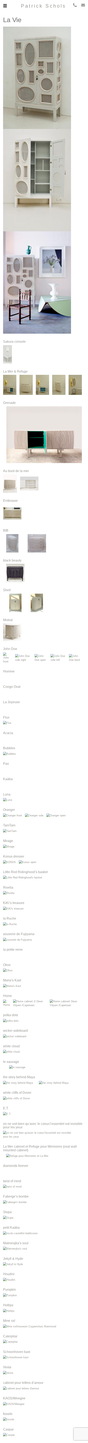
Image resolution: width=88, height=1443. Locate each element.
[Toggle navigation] (7, 6)
